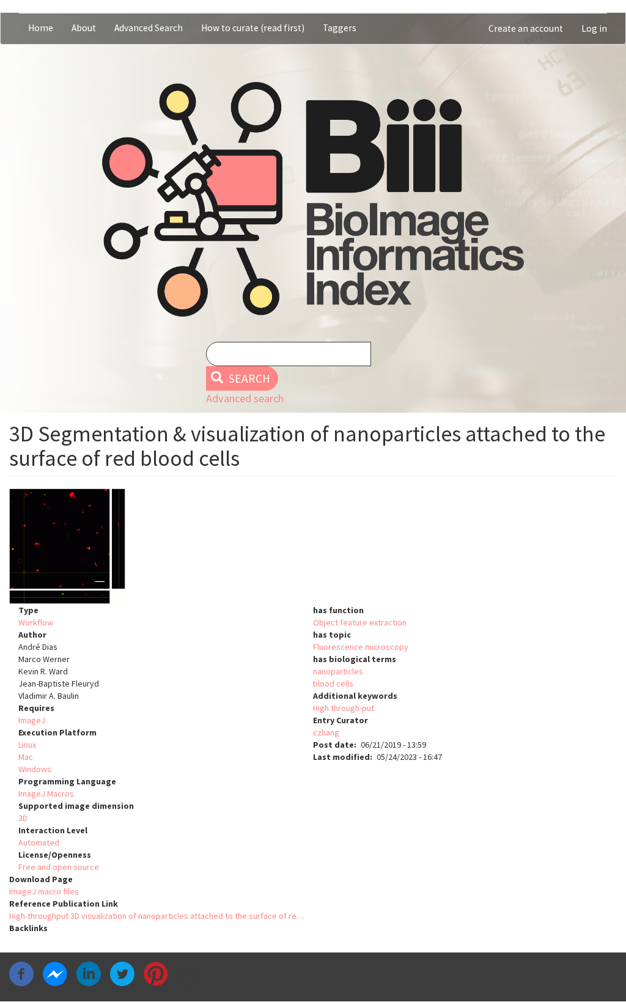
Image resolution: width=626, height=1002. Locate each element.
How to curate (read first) (252, 28)
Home (40, 28)
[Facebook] (21, 973)
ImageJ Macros (46, 793)
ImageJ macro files (44, 891)
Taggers (339, 28)
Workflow (35, 622)
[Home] (313, 199)
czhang (326, 732)
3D (23, 817)
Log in (594, 28)
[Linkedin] (88, 973)
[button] (313, 546)
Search (248, 378)
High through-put (343, 707)
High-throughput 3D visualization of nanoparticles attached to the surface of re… (156, 915)
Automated (38, 842)
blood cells (333, 683)
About (84, 28)
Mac (25, 756)
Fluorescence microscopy (360, 646)
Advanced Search (148, 28)
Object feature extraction (360, 622)
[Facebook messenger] (55, 973)
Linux (27, 744)
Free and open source (58, 866)
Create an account (525, 28)
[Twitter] (122, 973)
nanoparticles (338, 671)
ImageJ (31, 720)
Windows (34, 769)
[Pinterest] (156, 973)
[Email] (189, 973)
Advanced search (245, 398)
